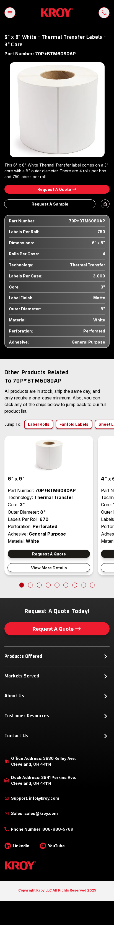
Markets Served (21, 676)
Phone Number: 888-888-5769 (42, 829)
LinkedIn (21, 845)
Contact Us (16, 736)
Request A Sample (50, 204)
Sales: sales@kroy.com (34, 813)
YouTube (56, 845)
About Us (14, 696)
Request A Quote (54, 189)
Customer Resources (26, 716)
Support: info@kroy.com (35, 798)
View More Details (49, 567)
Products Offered (23, 656)
